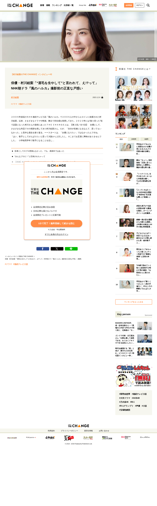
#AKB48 (136, 398)
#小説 (144, 406)
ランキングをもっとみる (133, 302)
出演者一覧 (69, 5)
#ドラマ (14, 104)
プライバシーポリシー (69, 431)
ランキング (57, 5)
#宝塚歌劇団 (124, 410)
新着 (42, 5)
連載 (48, 5)
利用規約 (51, 431)
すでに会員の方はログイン (56, 234)
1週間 (146, 139)
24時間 (133, 139)
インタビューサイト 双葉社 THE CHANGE (19, 256)
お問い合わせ (104, 431)
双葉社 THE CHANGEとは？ (135, 69)
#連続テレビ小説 (24, 104)
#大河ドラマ (124, 398)
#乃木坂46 (123, 402)
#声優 (137, 406)
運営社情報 (88, 431)
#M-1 (132, 402)
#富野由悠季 (124, 394)
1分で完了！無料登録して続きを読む (56, 223)
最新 (121, 139)
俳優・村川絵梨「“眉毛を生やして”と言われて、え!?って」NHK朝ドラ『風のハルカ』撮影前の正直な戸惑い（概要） (43, 259)
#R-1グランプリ (126, 406)
